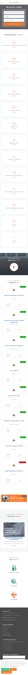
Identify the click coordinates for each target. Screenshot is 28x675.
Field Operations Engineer (14, 471)
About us (5, 631)
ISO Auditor (14, 370)
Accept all (5, 669)
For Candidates (6, 633)
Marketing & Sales (7, 646)
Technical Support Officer (14, 446)
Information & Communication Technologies (13, 641)
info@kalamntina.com (11, 617)
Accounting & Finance (8, 650)
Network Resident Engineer (14, 295)
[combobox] (14, 16)
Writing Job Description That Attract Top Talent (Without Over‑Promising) (14, 538)
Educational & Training (8, 643)
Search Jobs (14, 24)
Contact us (5, 629)
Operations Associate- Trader (14, 421)
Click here (14, 619)
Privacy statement (13, 666)
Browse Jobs (6, 626)
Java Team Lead (14, 396)
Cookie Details (6, 672)
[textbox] (14, 20)
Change (13, 669)
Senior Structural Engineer (14, 345)
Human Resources (7, 648)
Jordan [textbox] (7, 16)
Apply (20, 304)
